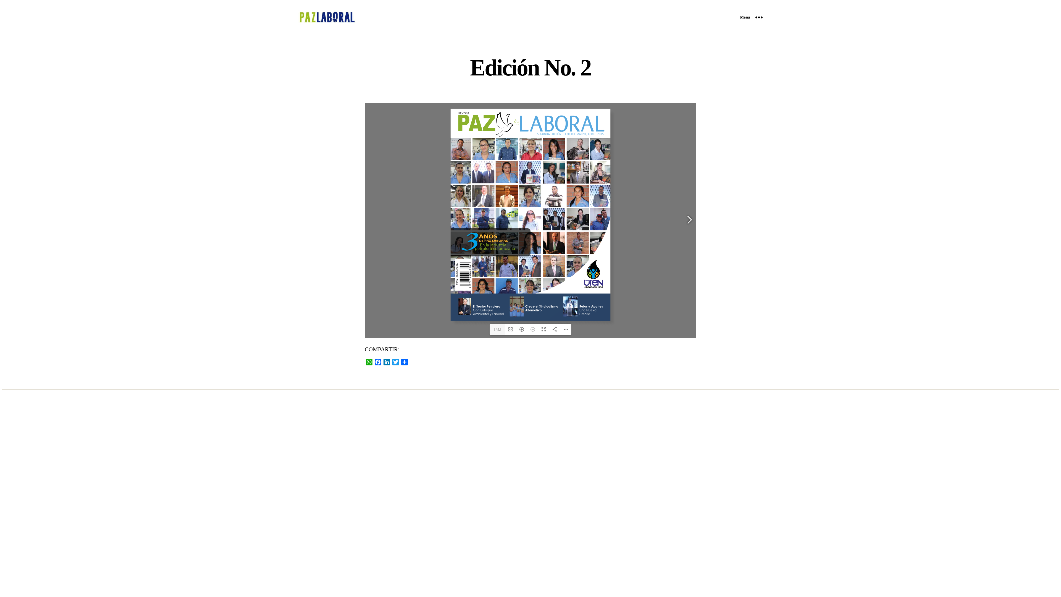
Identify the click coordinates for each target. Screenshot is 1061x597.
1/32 (497, 329)
